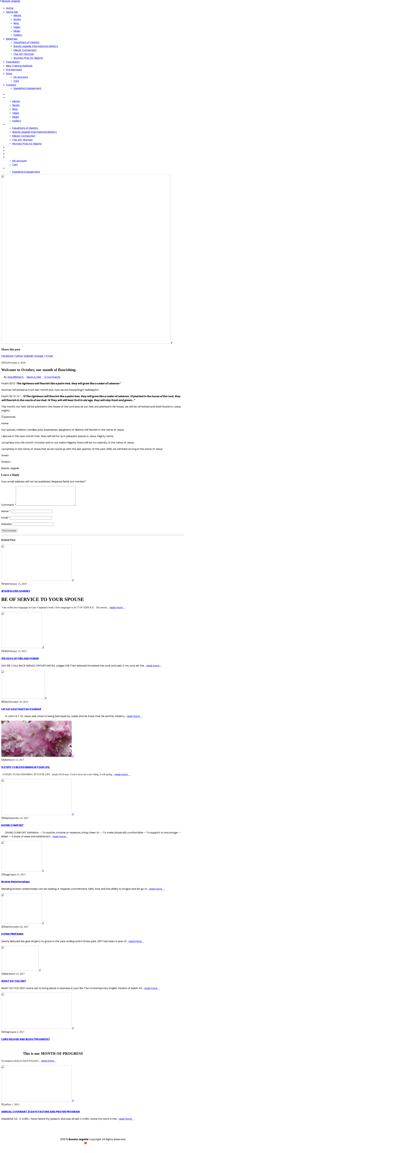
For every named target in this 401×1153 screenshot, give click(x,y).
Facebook (7, 356)
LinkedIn (29, 356)
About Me (12, 12)
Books (17, 19)
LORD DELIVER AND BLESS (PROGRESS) (25, 1039)
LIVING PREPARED (12, 934)
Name (5, 511)
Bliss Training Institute (19, 66)
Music (16, 31)
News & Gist (34, 377)
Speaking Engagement (27, 88)
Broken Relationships (15, 881)
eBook (17, 15)
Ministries (11, 39)
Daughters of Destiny (26, 42)
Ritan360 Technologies (105, 1143)
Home (9, 8)
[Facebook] (93, 1132)
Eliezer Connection (24, 50)
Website (6, 524)
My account (20, 77)
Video (16, 27)
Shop (9, 73)
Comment (8, 505)
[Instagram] (88, 1134)
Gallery (17, 35)
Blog (16, 23)
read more (116, 607)
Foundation (13, 62)
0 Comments (52, 377)
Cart (16, 81)
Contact (11, 85)
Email (49, 356)
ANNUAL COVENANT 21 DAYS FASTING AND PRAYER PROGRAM (40, 1111)
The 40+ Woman (23, 54)
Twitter (18, 356)
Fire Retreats (14, 69)
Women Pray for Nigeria (28, 58)
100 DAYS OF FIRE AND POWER (20, 658)
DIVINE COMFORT (12, 825)
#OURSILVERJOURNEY (15, 591)
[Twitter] (97, 1134)
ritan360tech (15, 377)
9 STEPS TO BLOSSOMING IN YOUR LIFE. (25, 767)
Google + (39, 356)
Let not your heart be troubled (21, 709)
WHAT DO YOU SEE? (13, 981)
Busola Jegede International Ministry (35, 46)
